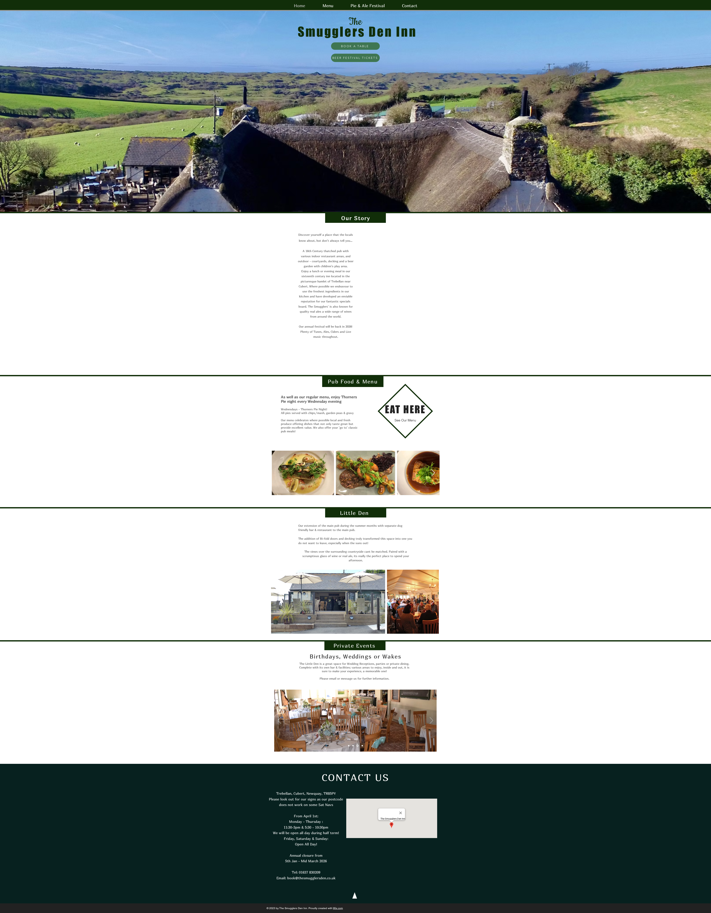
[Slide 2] (349, 746)
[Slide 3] (358, 745)
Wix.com (338, 908)
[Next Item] (433, 473)
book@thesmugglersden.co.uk (311, 878)
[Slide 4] (362, 745)
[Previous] (279, 720)
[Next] (431, 720)
